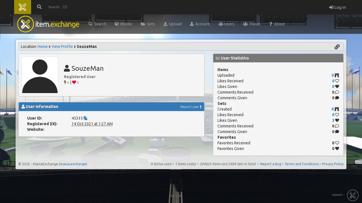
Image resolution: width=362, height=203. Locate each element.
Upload (174, 24)
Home (43, 46)
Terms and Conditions (302, 164)
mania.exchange (73, 164)
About (278, 24)
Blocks (125, 24)
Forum (254, 24)
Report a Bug (270, 164)
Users (228, 24)
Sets (150, 24)
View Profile (62, 46)
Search (99, 24)
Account (201, 24)
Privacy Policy (333, 164)
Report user (189, 107)
